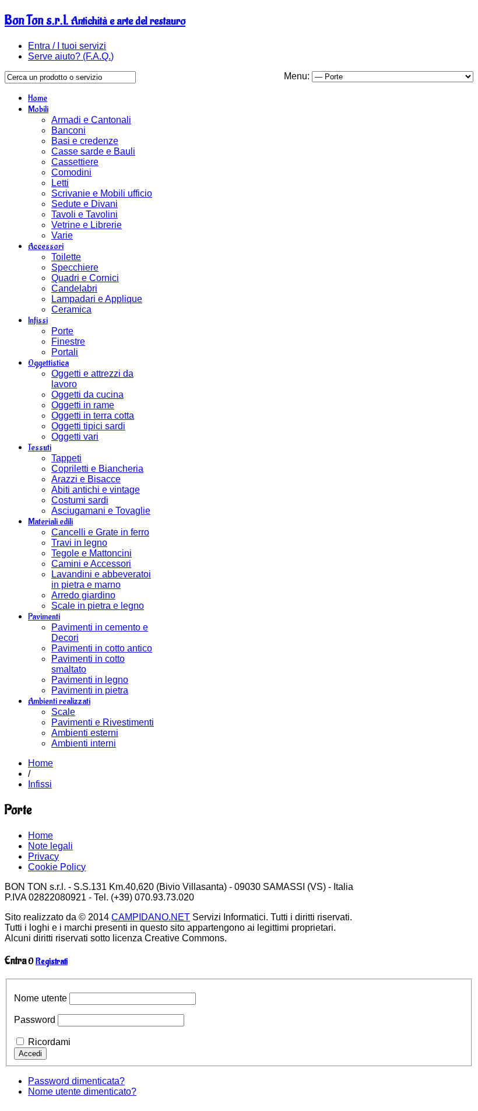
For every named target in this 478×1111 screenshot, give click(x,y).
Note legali (50, 846)
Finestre (68, 341)
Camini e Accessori (91, 564)
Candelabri (74, 288)
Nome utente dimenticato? (82, 1091)
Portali (64, 352)
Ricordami (49, 1042)
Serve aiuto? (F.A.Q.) (71, 56)
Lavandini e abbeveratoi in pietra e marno (101, 579)
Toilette (66, 257)
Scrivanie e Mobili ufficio (101, 193)
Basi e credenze (84, 141)
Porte (62, 331)
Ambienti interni (83, 743)
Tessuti (39, 447)
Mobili (38, 109)
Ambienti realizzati (59, 701)
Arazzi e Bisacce (86, 479)
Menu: (298, 76)
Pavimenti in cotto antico (101, 648)
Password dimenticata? (76, 1081)
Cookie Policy (57, 867)
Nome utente (40, 998)
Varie (62, 235)
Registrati (52, 961)
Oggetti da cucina (87, 394)
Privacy (43, 856)
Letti (60, 183)
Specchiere (75, 267)
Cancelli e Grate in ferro (100, 532)
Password (34, 1020)
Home (37, 98)
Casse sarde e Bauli (93, 151)
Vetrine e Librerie (86, 225)
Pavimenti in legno (89, 680)
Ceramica (71, 309)
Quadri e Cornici (85, 278)
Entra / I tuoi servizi (67, 46)
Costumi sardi (79, 500)
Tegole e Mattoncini (91, 553)
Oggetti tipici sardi (88, 426)
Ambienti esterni (84, 733)
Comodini (71, 172)
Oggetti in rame (82, 405)
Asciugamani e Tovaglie (100, 511)
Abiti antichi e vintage (95, 490)
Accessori (46, 246)
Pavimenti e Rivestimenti (102, 722)
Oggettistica (48, 363)
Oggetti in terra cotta (92, 415)
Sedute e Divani (84, 204)
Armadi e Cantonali (91, 120)
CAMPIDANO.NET (150, 917)
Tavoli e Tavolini (84, 214)
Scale (63, 712)
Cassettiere (75, 162)
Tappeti (66, 458)
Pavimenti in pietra (89, 690)
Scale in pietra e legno (97, 606)
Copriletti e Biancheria (97, 469)
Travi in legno (79, 543)
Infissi (38, 320)
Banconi (68, 130)
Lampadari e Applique (96, 299)
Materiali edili (50, 521)
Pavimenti (44, 616)
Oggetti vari (75, 436)
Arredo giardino (83, 595)
